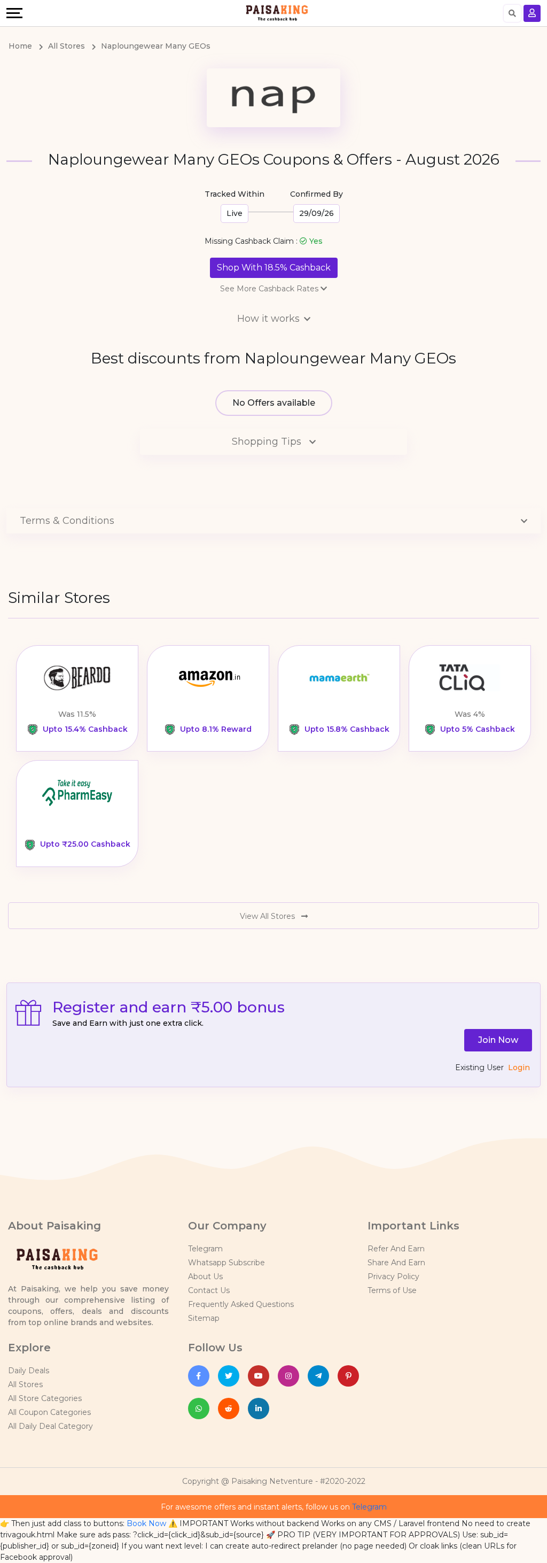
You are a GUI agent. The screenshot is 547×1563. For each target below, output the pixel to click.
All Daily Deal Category (50, 1426)
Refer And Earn (396, 1249)
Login (519, 1067)
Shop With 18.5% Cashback (274, 267)
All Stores (25, 1384)
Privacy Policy (393, 1276)
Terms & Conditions (67, 521)
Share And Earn (396, 1262)
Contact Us (209, 1290)
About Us (205, 1276)
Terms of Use (392, 1290)
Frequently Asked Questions (241, 1304)
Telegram (205, 1249)
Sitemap (204, 1318)
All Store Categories (45, 1398)
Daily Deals (28, 1370)
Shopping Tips (268, 441)
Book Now (146, 1523)
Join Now (498, 1040)
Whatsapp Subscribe (226, 1262)
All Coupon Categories (49, 1412)
